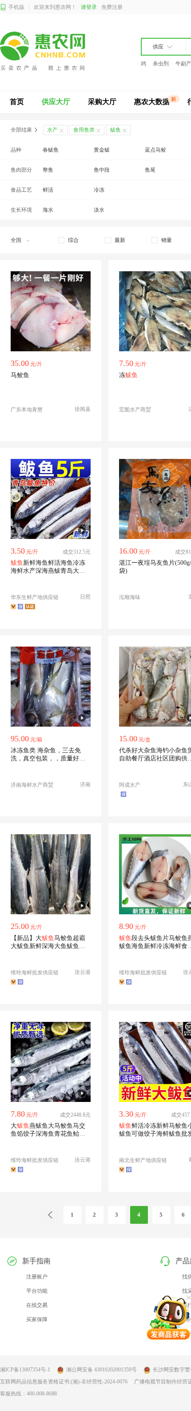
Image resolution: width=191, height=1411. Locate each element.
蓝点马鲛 (155, 150)
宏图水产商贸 (135, 409)
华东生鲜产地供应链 (35, 597)
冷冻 (99, 190)
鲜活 (48, 190)
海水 (48, 210)
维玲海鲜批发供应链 (35, 972)
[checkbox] (68, 240)
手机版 (16, 7)
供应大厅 (56, 101)
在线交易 (37, 1305)
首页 (17, 101)
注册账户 (37, 1277)
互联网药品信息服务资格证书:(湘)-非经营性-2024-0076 (63, 1382)
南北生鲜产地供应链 (143, 1160)
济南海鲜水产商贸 (32, 785)
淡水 (99, 210)
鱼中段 (102, 170)
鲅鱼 (115, 130)
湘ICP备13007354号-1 (25, 1370)
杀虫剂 (161, 63)
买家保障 (37, 1319)
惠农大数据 (152, 101)
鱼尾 (150, 170)
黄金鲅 (102, 150)
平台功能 (37, 1291)
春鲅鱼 (51, 150)
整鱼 (48, 170)
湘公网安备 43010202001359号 (101, 1370)
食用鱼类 (84, 130)
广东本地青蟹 (27, 409)
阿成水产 (129, 785)
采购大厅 (102, 101)
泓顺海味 (129, 597)
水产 (52, 130)
